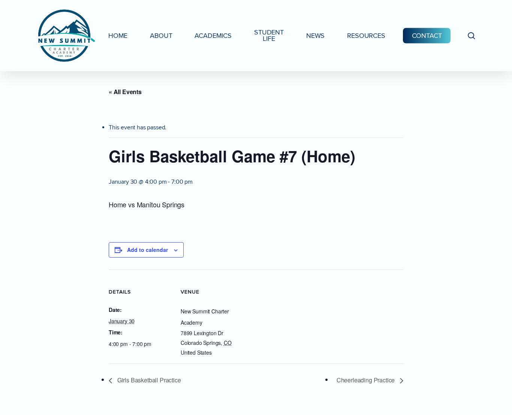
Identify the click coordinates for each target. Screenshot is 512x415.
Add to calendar (147, 249)
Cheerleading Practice (366, 380)
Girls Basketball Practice (148, 380)
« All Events (125, 91)
